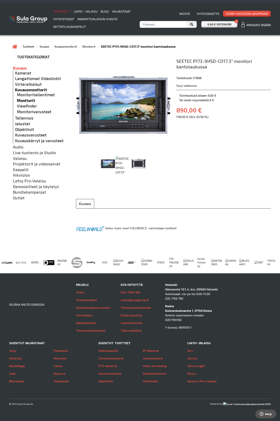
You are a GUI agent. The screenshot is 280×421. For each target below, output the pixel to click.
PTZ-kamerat (107, 366)
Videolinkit (150, 381)
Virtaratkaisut (28, 84)
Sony (12, 350)
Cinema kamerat (109, 373)
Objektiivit (24, 129)
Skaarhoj (15, 358)
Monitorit (89, 46)
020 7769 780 (130, 292)
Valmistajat (121, 11)
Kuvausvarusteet (31, 135)
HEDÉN (34, 262)
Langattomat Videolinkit (38, 78)
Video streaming (155, 366)
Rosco (191, 373)
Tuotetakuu (84, 315)
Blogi (105, 11)
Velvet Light (196, 366)
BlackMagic (17, 366)
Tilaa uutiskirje (131, 330)
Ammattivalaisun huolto (97, 19)
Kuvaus (45, 46)
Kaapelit (21, 170)
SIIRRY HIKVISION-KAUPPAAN (247, 13)
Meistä (184, 13)
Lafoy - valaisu (86, 11)
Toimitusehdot (86, 300)
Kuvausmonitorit (66, 46)
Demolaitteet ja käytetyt (36, 186)
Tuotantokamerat (111, 358)
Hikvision (21, 175)
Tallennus (24, 118)
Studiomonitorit (154, 373)
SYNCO (161, 262)
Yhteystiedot (63, 19)
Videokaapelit (108, 350)
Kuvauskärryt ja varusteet (39, 141)
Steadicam (61, 381)
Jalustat (22, 124)
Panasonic (61, 350)
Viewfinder (27, 106)
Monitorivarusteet (34, 112)
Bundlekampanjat (29, 192)
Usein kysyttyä (131, 315)
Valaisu (20, 158)
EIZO (104, 262)
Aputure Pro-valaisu (202, 381)
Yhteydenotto (208, 13)
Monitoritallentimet (36, 95)
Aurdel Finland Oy (201, 262)
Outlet (19, 198)
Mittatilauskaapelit (69, 26)
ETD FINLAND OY (174, 262)
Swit (12, 373)
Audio (18, 147)
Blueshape (16, 381)
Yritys (80, 292)
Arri (190, 350)
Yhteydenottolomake (136, 307)
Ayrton (192, 358)
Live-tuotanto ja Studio (34, 153)
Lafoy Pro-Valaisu (29, 181)
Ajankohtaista (86, 323)
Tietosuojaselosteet (91, 330)
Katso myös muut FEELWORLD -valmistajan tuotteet (141, 228)
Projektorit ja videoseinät (36, 164)
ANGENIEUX (62, 262)
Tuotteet (60, 11)
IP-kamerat (151, 350)
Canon (58, 366)
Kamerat (23, 73)
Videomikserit (153, 358)
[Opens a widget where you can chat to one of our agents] (265, 414)
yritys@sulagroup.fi (135, 300)
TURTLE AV (271, 262)
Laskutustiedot (132, 323)
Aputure (59, 373)
